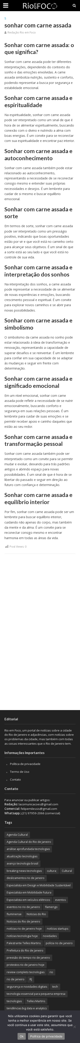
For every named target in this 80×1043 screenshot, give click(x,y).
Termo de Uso (19, 772)
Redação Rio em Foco (22, 32)
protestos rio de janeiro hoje (25, 965)
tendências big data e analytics (27, 1008)
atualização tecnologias (22, 856)
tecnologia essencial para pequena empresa (36, 994)
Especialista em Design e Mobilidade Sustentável (39, 885)
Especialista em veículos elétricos (28, 900)
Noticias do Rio (36, 914)
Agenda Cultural (17, 835)
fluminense (14, 914)
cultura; (52, 871)
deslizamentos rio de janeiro (25, 878)
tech (55, 987)
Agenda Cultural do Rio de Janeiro (29, 842)
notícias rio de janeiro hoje (24, 929)
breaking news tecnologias (24, 871)
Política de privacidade (25, 764)
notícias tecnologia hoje (22, 936)
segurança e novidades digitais (27, 987)
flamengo (51, 907)
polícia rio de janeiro (59, 943)
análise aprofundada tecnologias (28, 849)
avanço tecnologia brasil (22, 863)
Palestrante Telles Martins (24, 943)
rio (51, 972)
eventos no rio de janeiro (23, 907)
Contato (15, 779)
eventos (60, 900)
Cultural (67, 871)
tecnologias (14, 1001)
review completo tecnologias (25, 972)
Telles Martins (36, 1001)
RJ (31, 979)
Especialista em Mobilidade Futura (29, 892)
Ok (22, 1036)
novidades (50, 936)
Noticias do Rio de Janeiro (23, 921)
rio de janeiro (15, 979)
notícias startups (57, 929)
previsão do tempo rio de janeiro (28, 958)
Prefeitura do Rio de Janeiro (25, 950)
